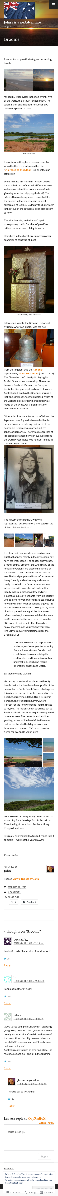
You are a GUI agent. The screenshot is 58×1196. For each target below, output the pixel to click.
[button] (53, 4)
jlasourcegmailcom (29, 1080)
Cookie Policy (16, 1183)
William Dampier (29, 373)
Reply (7, 965)
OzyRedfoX (37, 1118)
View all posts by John (26, 878)
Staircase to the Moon (18, 169)
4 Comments (14, 892)
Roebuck (38, 369)
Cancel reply (46, 1122)
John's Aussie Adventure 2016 (22, 24)
